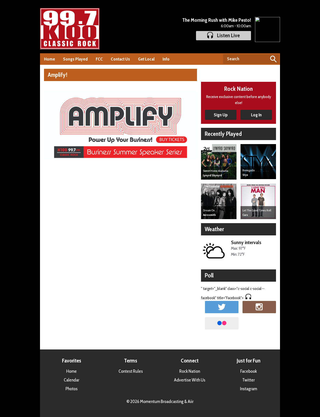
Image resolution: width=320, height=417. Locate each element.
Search (273, 59)
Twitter (248, 380)
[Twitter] (221, 307)
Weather (214, 229)
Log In (256, 115)
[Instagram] (259, 307)
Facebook (248, 371)
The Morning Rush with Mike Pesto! (216, 20)
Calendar (71, 380)
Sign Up (221, 115)
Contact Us (120, 59)
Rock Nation (189, 371)
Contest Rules (130, 371)
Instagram (248, 388)
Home (49, 59)
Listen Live (228, 35)
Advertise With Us (189, 380)
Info (166, 59)
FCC (99, 59)
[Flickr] (221, 323)
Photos (72, 388)
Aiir (191, 401)
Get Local (146, 59)
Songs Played (75, 59)
